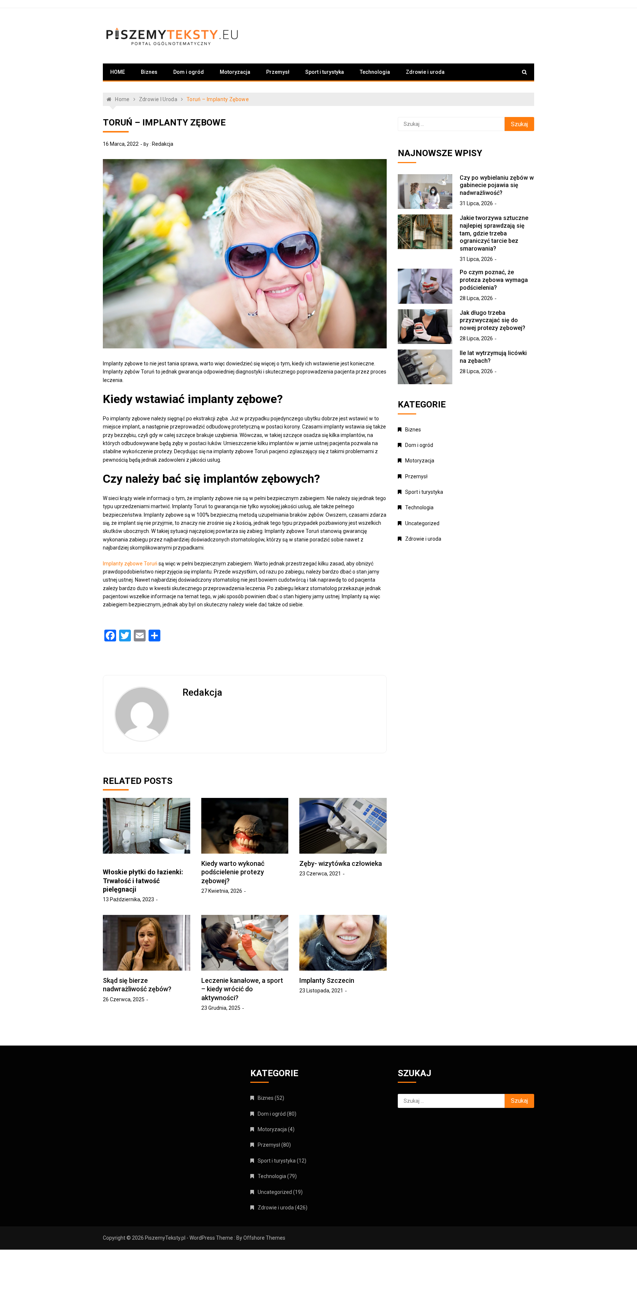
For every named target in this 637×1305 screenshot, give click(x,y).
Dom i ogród (188, 72)
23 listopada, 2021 (321, 991)
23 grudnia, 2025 (220, 1008)
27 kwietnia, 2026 (221, 891)
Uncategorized (422, 523)
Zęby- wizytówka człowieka (340, 863)
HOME (117, 72)
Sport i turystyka (324, 72)
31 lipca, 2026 (476, 203)
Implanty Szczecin (326, 980)
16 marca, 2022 (121, 144)
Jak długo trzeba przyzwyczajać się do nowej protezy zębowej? (492, 320)
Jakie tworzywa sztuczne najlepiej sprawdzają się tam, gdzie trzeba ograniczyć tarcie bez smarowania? (494, 233)
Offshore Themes (264, 1238)
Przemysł (277, 72)
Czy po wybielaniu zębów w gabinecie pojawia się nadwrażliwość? (497, 185)
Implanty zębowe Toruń (130, 564)
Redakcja (162, 144)
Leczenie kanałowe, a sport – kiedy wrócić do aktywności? (242, 989)
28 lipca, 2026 (476, 298)
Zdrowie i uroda (425, 72)
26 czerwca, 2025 (124, 999)
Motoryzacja (235, 72)
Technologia (375, 72)
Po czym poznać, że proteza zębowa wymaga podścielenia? (494, 280)
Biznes (149, 72)
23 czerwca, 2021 (320, 874)
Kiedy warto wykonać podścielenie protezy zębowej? (232, 872)
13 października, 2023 (128, 899)
